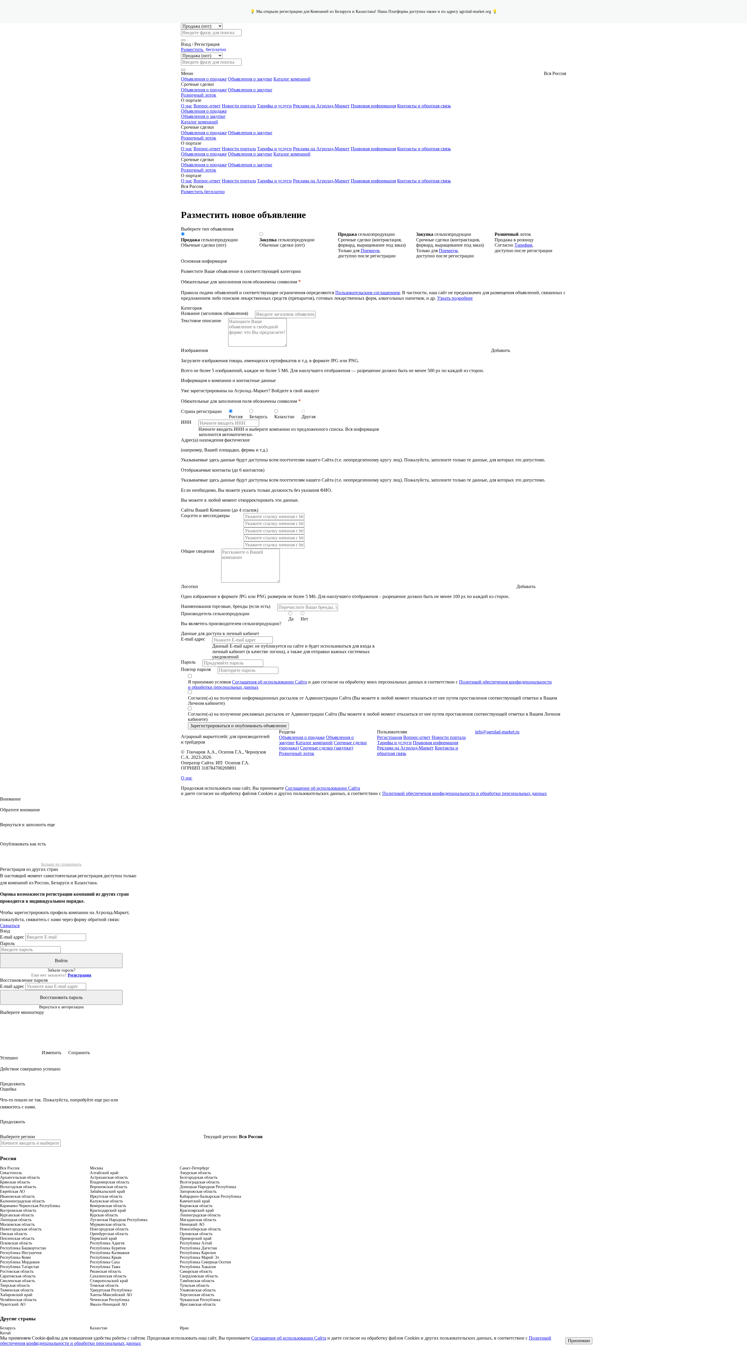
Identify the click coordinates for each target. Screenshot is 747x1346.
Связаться (10, 925)
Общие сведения (197, 551)
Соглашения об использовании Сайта (269, 681)
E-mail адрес (193, 639)
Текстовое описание (201, 320)
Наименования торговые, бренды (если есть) (225, 606)
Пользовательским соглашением (367, 292)
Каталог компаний (291, 78)
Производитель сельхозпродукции (215, 613)
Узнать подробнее (455, 298)
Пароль (188, 662)
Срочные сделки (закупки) (326, 747)
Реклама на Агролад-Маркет (321, 105)
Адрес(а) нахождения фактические (215, 439)
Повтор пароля (196, 669)
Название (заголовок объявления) (214, 313)
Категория (191, 308)
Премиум (370, 250)
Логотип (189, 586)
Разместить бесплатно (203, 191)
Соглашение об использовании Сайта (322, 788)
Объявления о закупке (250, 78)
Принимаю (579, 1340)
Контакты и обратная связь (424, 105)
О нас (186, 105)
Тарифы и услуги (274, 105)
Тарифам (523, 245)
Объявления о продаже (204, 78)
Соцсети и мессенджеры (205, 515)
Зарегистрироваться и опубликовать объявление (238, 725)
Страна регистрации (201, 411)
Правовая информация (373, 105)
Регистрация (389, 737)
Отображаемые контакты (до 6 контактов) (222, 470)
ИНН (186, 422)
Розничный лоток (198, 95)
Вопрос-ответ (207, 105)
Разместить (203, 49)
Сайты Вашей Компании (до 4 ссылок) (219, 510)
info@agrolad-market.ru (497, 731)
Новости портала (239, 105)
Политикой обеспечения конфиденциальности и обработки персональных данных (464, 793)
